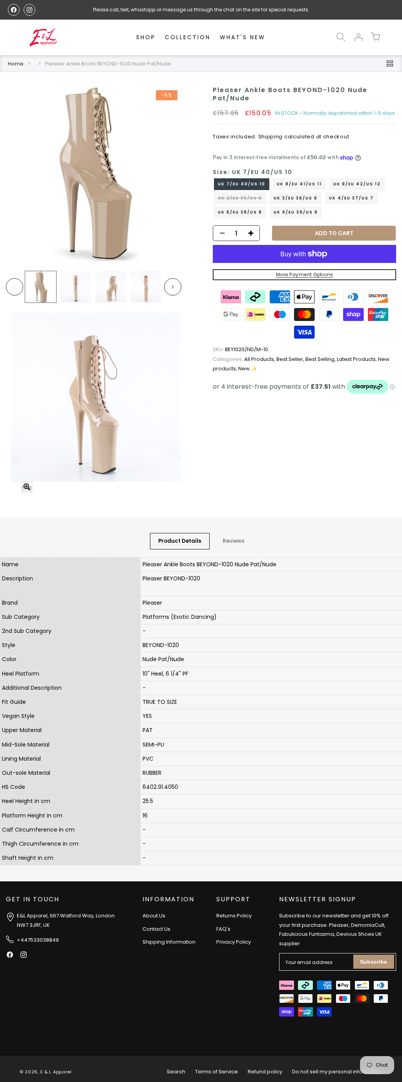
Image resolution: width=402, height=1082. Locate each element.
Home (16, 63)
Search (176, 1071)
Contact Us (156, 929)
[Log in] (358, 37)
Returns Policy (234, 915)
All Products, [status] (244, 359)
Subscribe (373, 962)
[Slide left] (14, 286)
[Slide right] (172, 286)
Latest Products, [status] (357, 359)
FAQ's (223, 929)
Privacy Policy (233, 942)
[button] (340, 37)
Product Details (179, 541)
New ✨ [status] (247, 368)
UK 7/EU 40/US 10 (241, 184)
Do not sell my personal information (337, 1071)
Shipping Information (169, 942)
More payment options (304, 274)
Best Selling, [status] (321, 359)
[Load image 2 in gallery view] (75, 286)
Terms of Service (216, 1071)
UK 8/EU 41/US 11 (299, 184)
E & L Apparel (56, 1072)
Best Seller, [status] (290, 359)
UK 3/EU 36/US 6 (296, 198)
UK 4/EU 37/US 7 (351, 198)
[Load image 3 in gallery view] (110, 286)
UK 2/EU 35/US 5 (242, 199)
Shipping (270, 136)
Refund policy (265, 1071)
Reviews (234, 541)
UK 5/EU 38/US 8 (240, 212)
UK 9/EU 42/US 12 (357, 184)
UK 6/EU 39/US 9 (296, 212)
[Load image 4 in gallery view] (145, 286)
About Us (154, 915)
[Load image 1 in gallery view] (40, 286)
